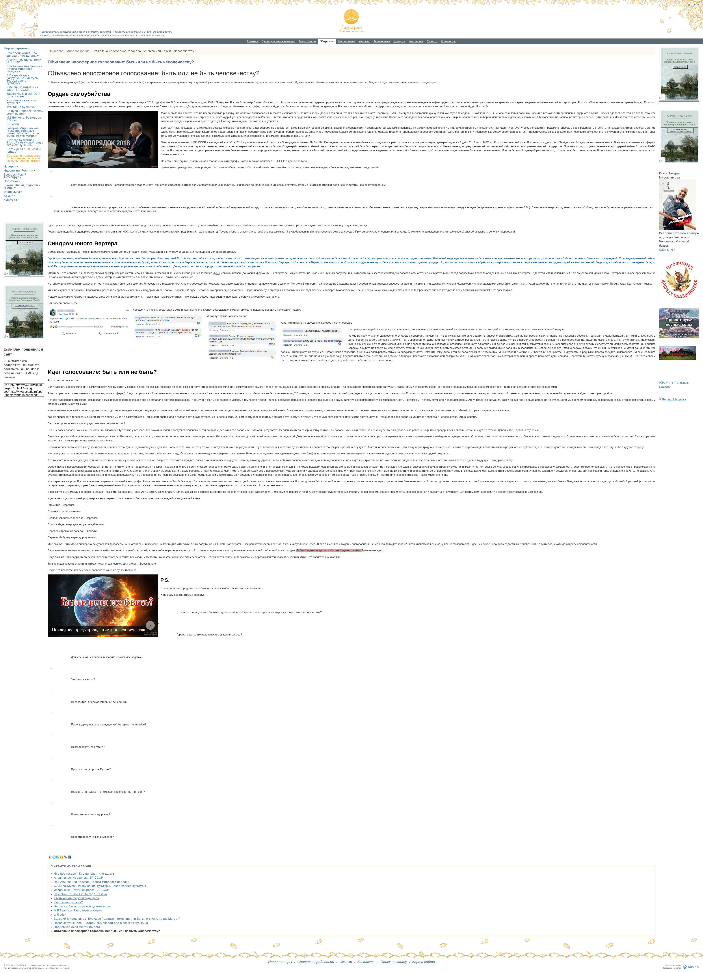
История (10, 166)
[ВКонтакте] (54, 857)
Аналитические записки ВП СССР (78, 877)
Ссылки (432, 41)
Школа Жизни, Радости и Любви (22, 186)
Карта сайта (423, 962)
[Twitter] (58, 857)
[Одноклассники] (62, 857)
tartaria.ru (52, 968)
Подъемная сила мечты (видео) (77, 927)
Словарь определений (315, 962)
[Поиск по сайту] (698, 5)
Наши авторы (280, 962)
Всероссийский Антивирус (15, 176)
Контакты (448, 41)
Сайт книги (667, 249)
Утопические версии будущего (76, 898)
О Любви (60, 914)
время (520, 102)
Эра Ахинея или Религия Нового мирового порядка (91, 882)
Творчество (381, 41)
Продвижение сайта (672, 968)
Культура (10, 200)
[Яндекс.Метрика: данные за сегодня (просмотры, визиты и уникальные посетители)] (672, 399)
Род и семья (346, 41)
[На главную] (689, 5)
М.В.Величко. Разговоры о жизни (78, 910)
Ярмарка (399, 41)
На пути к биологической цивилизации (82, 906)
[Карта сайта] (694, 5)
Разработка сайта (673, 965)
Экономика (12, 192)
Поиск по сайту (394, 962)
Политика (11, 181)
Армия (8, 196)
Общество (326, 41)
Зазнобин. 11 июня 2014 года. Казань (80, 894)
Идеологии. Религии (19, 170)
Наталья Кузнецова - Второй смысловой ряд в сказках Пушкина (101, 923)
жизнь (216, 273)
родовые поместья (36, 965)
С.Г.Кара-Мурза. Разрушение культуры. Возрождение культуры (100, 886)
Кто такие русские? (68, 902)
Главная (252, 41)
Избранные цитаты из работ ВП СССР (81, 890)
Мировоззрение (78, 51)
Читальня (416, 41)
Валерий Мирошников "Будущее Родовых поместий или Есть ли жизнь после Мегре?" (117, 918)
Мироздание (307, 41)
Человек (364, 41)
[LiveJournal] (66, 857)
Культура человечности (278, 41)
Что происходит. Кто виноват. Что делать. (85, 873)
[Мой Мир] (69, 857)
